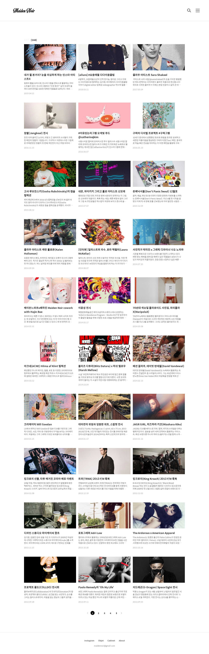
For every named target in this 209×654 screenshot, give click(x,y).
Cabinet (111, 640)
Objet (101, 640)
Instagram (89, 640)
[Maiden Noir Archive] (25, 10)
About (122, 640)
